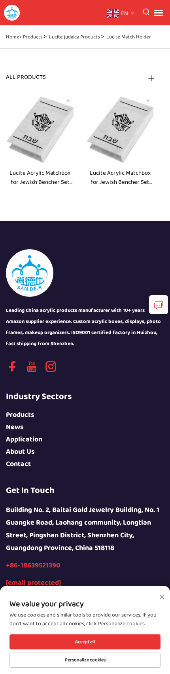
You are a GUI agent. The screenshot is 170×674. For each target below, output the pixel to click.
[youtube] (31, 369)
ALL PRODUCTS (26, 77)
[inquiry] (158, 304)
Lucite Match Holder (128, 37)
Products (33, 37)
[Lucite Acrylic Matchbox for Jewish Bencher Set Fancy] (40, 128)
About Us (20, 452)
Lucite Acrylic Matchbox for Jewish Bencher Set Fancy (39, 178)
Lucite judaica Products (74, 37)
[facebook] (12, 369)
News (15, 427)
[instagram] (51, 369)
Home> (14, 37)
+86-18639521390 (33, 566)
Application (24, 440)
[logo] (29, 272)
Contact (18, 464)
